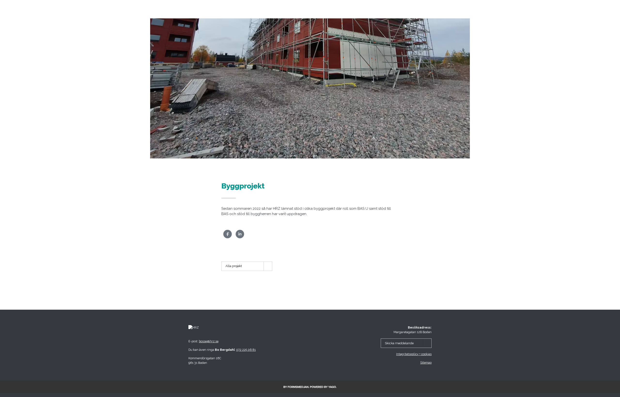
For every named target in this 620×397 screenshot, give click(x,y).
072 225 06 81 (246, 350)
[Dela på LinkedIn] (240, 234)
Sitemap (426, 362)
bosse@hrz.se (208, 341)
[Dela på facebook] (227, 234)
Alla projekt (233, 266)
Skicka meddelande (399, 343)
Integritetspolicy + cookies (414, 354)
